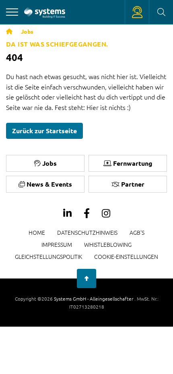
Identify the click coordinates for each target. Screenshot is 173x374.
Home (37, 232)
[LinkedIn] (67, 213)
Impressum (56, 244)
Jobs (27, 31)
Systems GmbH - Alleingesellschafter (94, 298)
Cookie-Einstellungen (126, 256)
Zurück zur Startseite (44, 130)
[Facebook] (87, 213)
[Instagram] (106, 213)
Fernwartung (132, 163)
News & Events (49, 184)
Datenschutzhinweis (87, 232)
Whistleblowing (108, 244)
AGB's (137, 232)
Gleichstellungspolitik (48, 256)
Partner (132, 184)
